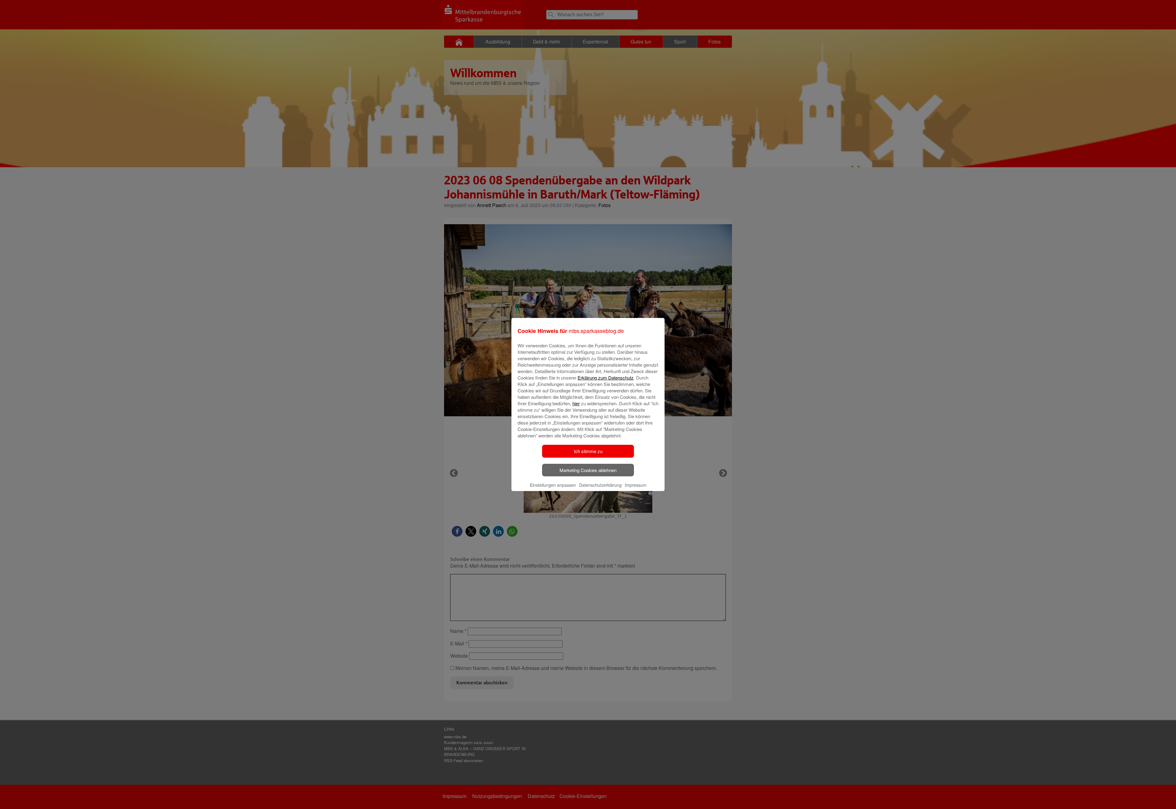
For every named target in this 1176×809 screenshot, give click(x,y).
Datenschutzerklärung (600, 485)
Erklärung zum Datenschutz (606, 377)
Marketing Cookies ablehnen (588, 470)
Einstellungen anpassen (553, 485)
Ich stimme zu (588, 451)
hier (576, 403)
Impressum (635, 485)
